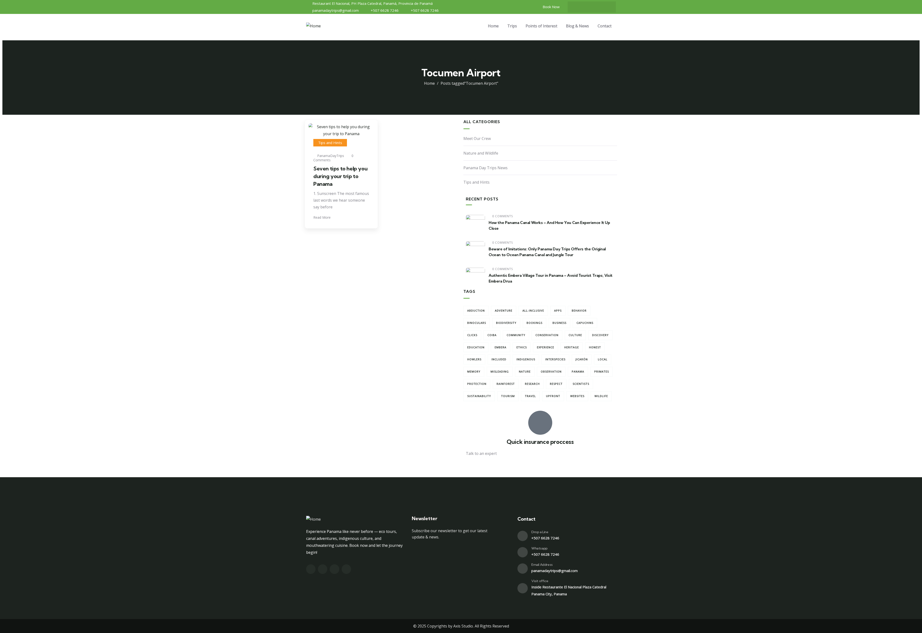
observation (551, 371)
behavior (579, 310)
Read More (322, 217)
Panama (578, 371)
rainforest (506, 384)
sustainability (479, 396)
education (476, 347)
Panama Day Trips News (485, 167)
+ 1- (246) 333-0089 (483, 465)
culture (575, 335)
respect (556, 384)
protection (476, 384)
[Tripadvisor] (605, 7)
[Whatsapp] (522, 552)
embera (500, 347)
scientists (581, 384)
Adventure (503, 310)
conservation (546, 335)
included (498, 359)
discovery (600, 335)
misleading (500, 371)
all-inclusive (533, 310)
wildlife (601, 396)
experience (545, 347)
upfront (553, 396)
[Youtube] (596, 7)
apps (558, 310)
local (602, 359)
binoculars (476, 323)
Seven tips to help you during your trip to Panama (340, 176)
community (516, 335)
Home (429, 83)
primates (601, 371)
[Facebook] (587, 7)
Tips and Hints (330, 142)
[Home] (313, 26)
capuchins (584, 323)
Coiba (492, 335)
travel (530, 396)
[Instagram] (577, 7)
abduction (476, 310)
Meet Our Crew (477, 138)
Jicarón (582, 359)
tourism (508, 396)
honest (595, 347)
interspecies (555, 359)
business (559, 323)
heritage (571, 347)
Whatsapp (539, 548)
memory (473, 371)
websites (577, 396)
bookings (534, 323)
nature (525, 371)
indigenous (525, 359)
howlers (474, 359)
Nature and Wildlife (480, 153)
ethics (521, 347)
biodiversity (506, 323)
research (532, 384)
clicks (472, 335)
